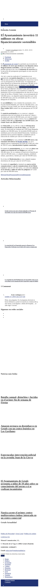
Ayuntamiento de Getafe (10, 64)
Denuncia (8, 573)
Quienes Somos (10, 580)
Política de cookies (30, 534)
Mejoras (3, 175)
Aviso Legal (19, 534)
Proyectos (20, 175)
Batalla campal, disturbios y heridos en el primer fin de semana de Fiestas (19, 400)
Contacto (7, 582)
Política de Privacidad (7, 534)
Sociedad (8, 564)
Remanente (27, 175)
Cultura (7, 43)
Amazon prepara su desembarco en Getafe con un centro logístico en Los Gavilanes (19, 429)
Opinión (7, 575)
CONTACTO (5, 537)
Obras (8, 175)
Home (6, 24)
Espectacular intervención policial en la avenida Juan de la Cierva (18, 456)
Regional (7, 570)
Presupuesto (13, 175)
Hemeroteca (8, 577)
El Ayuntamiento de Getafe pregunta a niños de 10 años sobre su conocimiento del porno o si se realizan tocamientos (19, 485)
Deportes (7, 568)
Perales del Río (23, 141)
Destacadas (4, 30)
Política (7, 29)
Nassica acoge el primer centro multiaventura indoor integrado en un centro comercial (18, 515)
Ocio (6, 571)
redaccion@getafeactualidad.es (15, 550)
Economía (12, 30)
